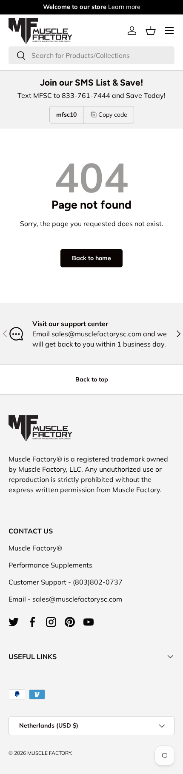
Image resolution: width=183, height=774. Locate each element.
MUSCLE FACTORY (49, 753)
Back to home (91, 258)
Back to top (91, 379)
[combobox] (91, 55)
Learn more (124, 7)
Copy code (112, 114)
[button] (150, 30)
